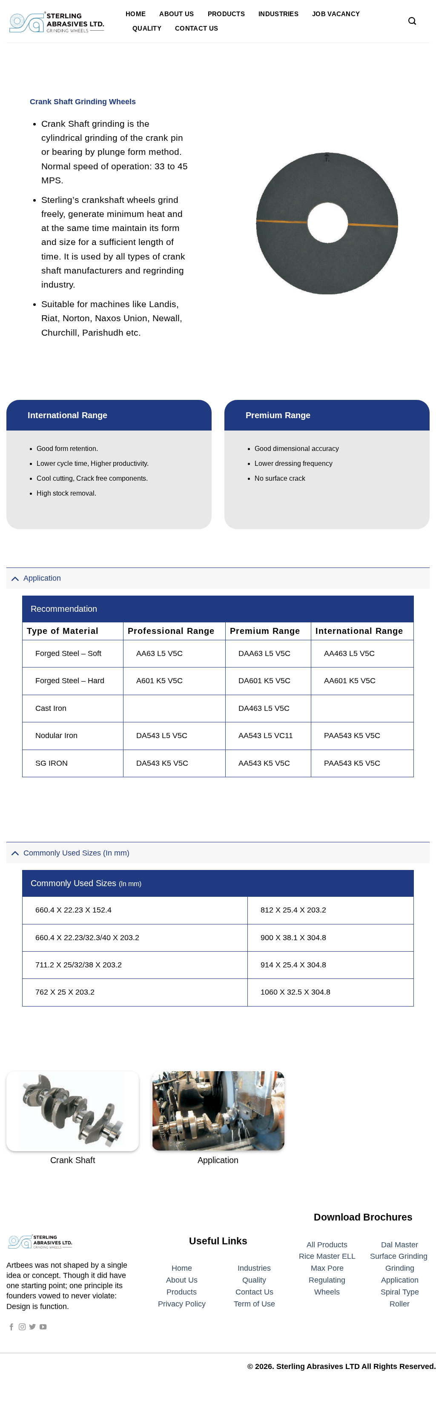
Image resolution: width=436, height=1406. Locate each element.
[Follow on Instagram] (22, 1327)
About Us (176, 13)
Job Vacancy (336, 13)
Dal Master (399, 1245)
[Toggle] (14, 578)
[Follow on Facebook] (11, 1327)
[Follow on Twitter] (32, 1327)
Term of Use (254, 1304)
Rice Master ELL (327, 1256)
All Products (327, 1245)
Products (226, 13)
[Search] (412, 21)
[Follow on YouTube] (43, 1327)
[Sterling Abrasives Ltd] (59, 21)
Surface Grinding (398, 1256)
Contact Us (196, 28)
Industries (278, 13)
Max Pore (327, 1268)
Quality (146, 28)
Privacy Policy (182, 1304)
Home (136, 13)
